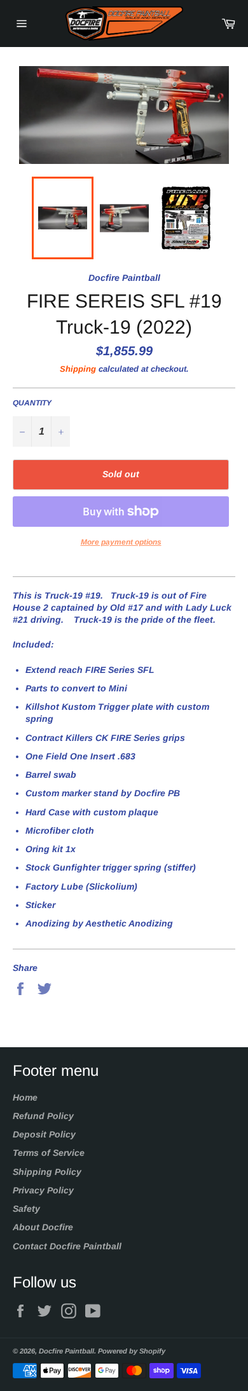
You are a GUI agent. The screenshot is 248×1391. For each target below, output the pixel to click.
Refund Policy (43, 1116)
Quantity (32, 402)
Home (25, 1097)
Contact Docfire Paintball (67, 1246)
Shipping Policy (47, 1172)
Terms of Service (49, 1153)
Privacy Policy (43, 1190)
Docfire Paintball (66, 1351)
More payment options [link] (121, 542)
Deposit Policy (44, 1134)
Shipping (78, 369)
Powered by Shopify (131, 1351)
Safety (26, 1209)
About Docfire (43, 1227)
